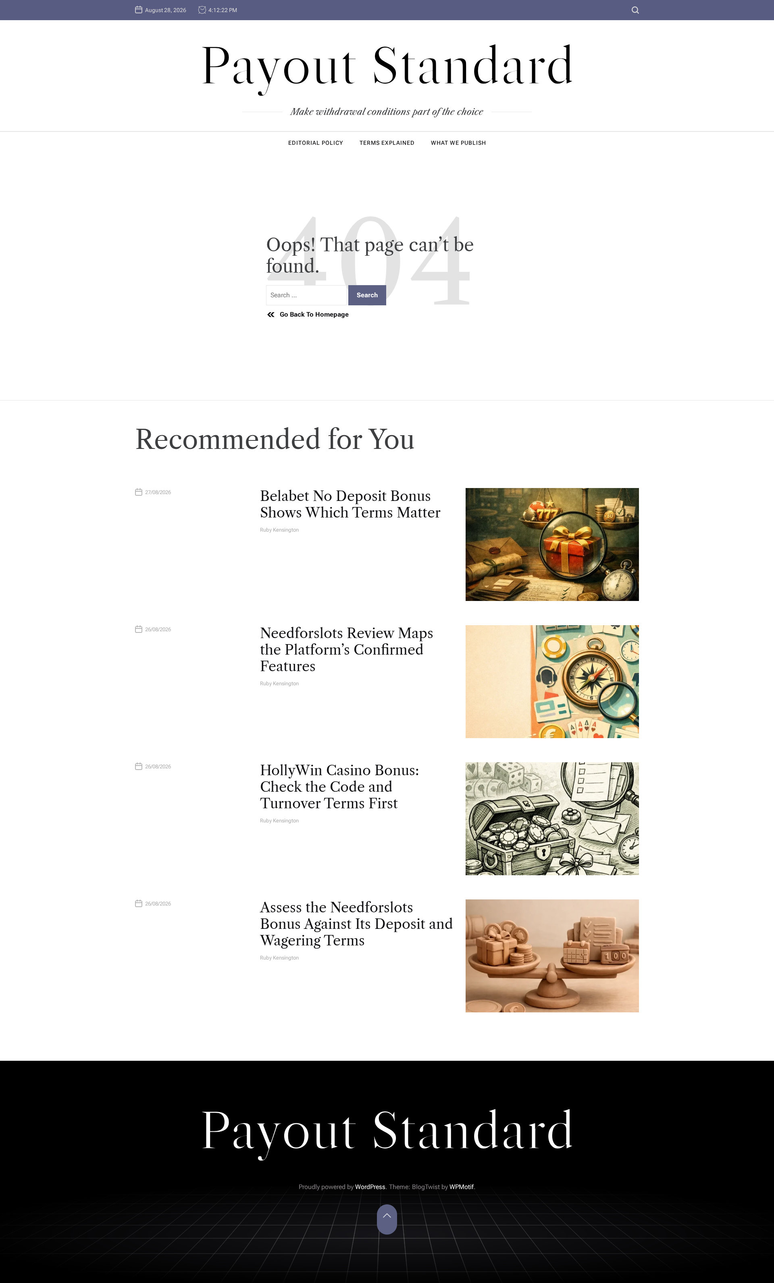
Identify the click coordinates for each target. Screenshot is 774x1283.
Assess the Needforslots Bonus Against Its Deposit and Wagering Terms (356, 924)
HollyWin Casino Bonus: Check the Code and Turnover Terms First (339, 787)
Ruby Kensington (279, 529)
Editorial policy (315, 143)
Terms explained (387, 143)
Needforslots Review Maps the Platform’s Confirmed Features (346, 650)
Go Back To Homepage (314, 314)
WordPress (370, 1187)
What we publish (458, 143)
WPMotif (461, 1187)
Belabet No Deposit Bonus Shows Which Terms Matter (350, 504)
